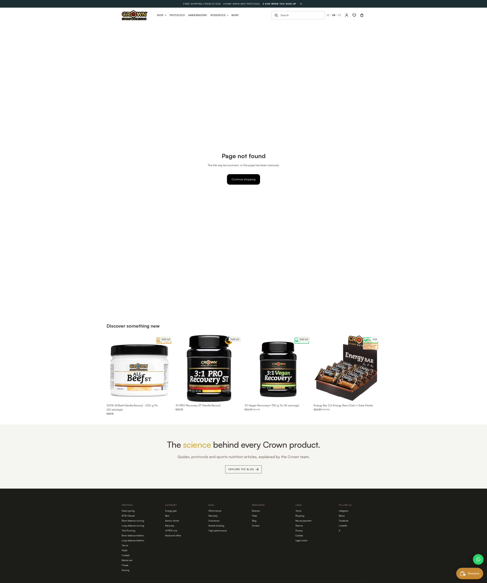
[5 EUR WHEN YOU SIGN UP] (301, 4)
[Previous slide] (112, 368)
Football (126, 555)
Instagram (344, 510)
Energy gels (171, 510)
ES (328, 15)
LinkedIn (343, 525)
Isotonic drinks (172, 520)
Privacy (299, 530)
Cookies (299, 535)
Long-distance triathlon (133, 540)
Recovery (169, 525)
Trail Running (128, 530)
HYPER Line (171, 530)
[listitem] (235, 15)
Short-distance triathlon (133, 535)
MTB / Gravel (128, 515)
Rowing (125, 570)
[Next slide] (167, 368)
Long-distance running (133, 525)
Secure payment (303, 520)
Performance (214, 510)
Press (254, 515)
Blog (254, 520)
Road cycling (128, 510)
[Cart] (361, 15)
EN (333, 15)
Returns (299, 525)
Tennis (125, 545)
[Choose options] (374, 395)
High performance (217, 530)
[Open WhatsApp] (478, 559)
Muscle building (216, 525)
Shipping (299, 515)
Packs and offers (173, 535)
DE (339, 15)
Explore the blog (241, 469)
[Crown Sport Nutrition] (134, 15)
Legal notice (301, 540)
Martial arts (127, 560)
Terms (298, 510)
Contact (255, 525)
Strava (342, 515)
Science (256, 510)
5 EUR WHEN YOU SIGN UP (279, 4)
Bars (167, 515)
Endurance (213, 520)
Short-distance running (133, 520)
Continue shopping (243, 179)
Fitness (125, 565)
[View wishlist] (354, 15)
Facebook (343, 520)
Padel (124, 550)
